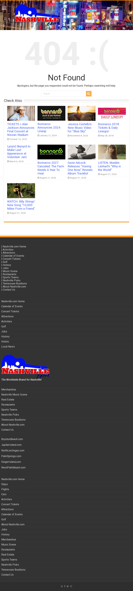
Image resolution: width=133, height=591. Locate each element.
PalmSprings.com (11, 456)
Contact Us (9, 289)
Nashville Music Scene (14, 394)
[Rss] (62, 586)
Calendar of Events (13, 255)
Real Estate (7, 399)
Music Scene (10, 271)
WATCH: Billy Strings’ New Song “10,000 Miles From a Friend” (21, 205)
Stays (4, 484)
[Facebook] (65, 586)
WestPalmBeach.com (13, 467)
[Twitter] (67, 586)
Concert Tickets (12, 258)
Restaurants (9, 274)
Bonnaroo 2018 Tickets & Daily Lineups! (108, 127)
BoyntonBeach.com (12, 439)
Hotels (5, 341)
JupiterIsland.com (11, 444)
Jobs (6, 268)
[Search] (88, 93)
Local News (8, 346)
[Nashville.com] (66, 15)
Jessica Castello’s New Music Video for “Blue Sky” (80, 127)
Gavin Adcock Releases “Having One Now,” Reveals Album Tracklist (80, 168)
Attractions (9, 252)
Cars (3, 494)
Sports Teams (11, 277)
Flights (5, 489)
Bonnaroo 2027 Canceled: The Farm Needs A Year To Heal (50, 168)
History (7, 265)
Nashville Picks (11, 280)
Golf (5, 261)
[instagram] (71, 586)
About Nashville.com (14, 286)
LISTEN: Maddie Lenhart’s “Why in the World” (109, 166)
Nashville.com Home (14, 246)
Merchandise (8, 389)
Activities (8, 249)
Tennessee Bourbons (15, 283)
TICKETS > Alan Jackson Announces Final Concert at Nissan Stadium (20, 129)
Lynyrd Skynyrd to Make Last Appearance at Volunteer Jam (18, 152)
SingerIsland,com (11, 461)
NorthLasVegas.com (12, 450)
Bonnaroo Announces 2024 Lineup (48, 127)
